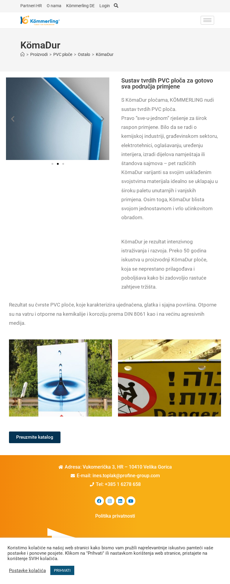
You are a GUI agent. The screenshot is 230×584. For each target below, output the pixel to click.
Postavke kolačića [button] (27, 570)
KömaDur (105, 54)
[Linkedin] (120, 500)
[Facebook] (99, 500)
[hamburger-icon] (207, 20)
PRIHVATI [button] (62, 570)
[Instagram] (109, 500)
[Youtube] (130, 500)
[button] (12, 119)
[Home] (22, 54)
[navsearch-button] (116, 6)
